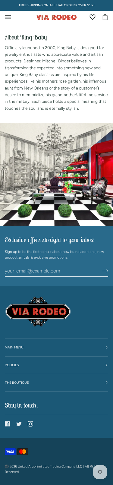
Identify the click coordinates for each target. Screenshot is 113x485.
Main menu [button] (14, 347)
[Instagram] (30, 424)
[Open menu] (11, 17)
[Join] (100, 271)
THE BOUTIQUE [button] (17, 382)
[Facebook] (7, 424)
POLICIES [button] (12, 365)
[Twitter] (19, 424)
